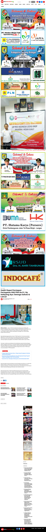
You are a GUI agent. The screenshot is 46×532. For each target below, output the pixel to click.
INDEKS (2, 6)
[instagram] (37, 2)
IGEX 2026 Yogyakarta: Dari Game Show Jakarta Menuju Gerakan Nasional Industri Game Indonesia (28, 497)
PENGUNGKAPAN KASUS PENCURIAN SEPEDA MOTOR (6, 388)
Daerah (4, 288)
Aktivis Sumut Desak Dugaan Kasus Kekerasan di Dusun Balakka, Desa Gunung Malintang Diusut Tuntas (28, 503)
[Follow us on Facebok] (17, 529)
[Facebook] (4, 380)
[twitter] (42, 2)
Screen (33, 1)
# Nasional (25, 463)
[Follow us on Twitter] (19, 529)
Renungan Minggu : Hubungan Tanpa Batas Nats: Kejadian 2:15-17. (28, 474)
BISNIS (24, 4)
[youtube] (44, 2)
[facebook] (39, 2)
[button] (44, 3)
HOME (2, 4)
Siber (36, 528)
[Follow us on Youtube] (24, 529)
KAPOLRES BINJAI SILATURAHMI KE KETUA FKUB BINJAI (5, 394)
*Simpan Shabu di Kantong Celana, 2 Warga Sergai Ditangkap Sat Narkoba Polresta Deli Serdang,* (28, 515)
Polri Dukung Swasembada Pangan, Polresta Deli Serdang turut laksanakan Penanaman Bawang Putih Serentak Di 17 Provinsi (29, 485)
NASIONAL (12, 4)
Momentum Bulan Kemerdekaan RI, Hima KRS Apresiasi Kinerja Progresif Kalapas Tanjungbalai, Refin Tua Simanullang (28, 521)
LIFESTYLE (28, 4)
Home (1, 288)
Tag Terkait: (3, 383)
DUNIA (20, 4)
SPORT (32, 4)
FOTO (36, 4)
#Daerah (7, 383)
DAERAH (16, 4)
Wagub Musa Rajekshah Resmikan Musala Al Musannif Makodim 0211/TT (22, 394)
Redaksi (33, 528)
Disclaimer (39, 528)
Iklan (43, 528)
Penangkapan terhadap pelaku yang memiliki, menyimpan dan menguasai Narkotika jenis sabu (22, 389)
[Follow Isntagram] (21, 529)
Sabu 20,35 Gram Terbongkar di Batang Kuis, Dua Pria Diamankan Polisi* (15, 358)
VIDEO (39, 4)
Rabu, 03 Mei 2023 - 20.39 (6, 299)
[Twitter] (6, 380)
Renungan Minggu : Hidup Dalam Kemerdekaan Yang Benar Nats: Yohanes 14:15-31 (28, 491)
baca (29, 299)
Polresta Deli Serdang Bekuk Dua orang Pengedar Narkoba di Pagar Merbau (28, 509)
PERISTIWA (7, 4)
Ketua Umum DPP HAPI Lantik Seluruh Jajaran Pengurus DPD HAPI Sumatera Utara (28, 469)
